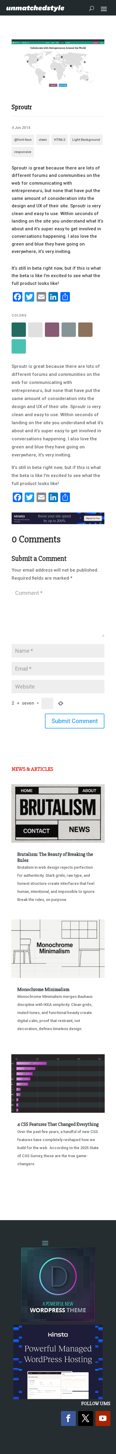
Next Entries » (86, 1192)
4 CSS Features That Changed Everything (58, 1124)
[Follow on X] (85, 1418)
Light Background (86, 140)
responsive (22, 152)
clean (43, 140)
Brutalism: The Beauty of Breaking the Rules (55, 857)
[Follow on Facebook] (68, 1418)
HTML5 (59, 140)
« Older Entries (31, 1192)
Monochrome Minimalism (43, 990)
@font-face (23, 140)
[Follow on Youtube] (102, 1418)
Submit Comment (74, 721)
